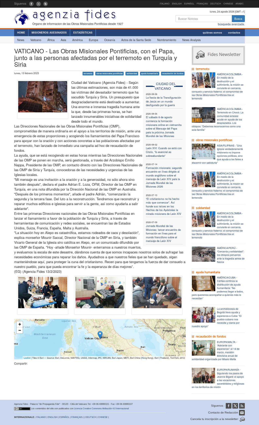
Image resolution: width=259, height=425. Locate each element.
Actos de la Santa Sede (136, 40)
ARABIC (240, 3)
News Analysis (191, 40)
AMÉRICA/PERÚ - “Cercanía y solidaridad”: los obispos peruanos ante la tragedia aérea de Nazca (231, 255)
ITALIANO (165, 3)
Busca (238, 19)
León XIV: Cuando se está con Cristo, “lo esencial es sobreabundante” (164, 151)
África (51, 40)
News (20, 40)
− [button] (19, 330)
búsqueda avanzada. (231, 24)
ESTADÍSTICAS (82, 32)
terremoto (88, 73)
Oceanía (109, 40)
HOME (21, 32)
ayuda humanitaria (149, 73)
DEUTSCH (215, 3)
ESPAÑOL (189, 3)
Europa (93, 40)
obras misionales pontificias (110, 73)
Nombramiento (166, 40)
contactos (234, 32)
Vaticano (35, 40)
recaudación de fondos (172, 73)
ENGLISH (177, 3)
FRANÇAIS (202, 3)
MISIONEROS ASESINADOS (49, 32)
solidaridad (132, 73)
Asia (63, 40)
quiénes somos (212, 32)
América (77, 40)
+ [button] (19, 324)
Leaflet (27, 357)
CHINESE (228, 3)
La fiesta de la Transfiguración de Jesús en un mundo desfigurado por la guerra (163, 101)
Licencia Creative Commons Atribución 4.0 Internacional (101, 408)
